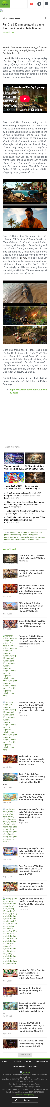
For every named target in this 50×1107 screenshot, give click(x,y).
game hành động (15, 532)
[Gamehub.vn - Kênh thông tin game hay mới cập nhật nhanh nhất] (4, 3)
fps (36, 532)
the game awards (20, 537)
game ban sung (15, 535)
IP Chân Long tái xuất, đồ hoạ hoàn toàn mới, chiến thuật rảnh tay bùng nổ (31, 886)
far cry (30, 535)
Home (4, 1061)
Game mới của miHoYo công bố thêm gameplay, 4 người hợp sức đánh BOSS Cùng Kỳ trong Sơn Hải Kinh (34, 487)
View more (25, 1054)
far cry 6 (18, 540)
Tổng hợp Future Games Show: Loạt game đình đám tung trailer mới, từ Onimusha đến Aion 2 (24, 504)
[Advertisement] (25, 420)
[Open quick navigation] (45, 18)
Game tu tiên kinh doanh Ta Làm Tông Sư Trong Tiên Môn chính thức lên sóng (32, 797)
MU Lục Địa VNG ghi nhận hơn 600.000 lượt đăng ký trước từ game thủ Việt (31, 1043)
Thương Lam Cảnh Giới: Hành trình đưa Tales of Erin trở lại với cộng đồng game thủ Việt (13, 467)
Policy (31, 1095)
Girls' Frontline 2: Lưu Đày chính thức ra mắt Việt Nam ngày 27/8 (32, 558)
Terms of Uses (22, 1095)
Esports (33, 1066)
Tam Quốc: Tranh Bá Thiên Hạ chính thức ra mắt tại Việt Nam (31, 573)
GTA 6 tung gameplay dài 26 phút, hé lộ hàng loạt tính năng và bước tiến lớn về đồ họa (22, 495)
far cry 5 (30, 537)
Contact (26, 1100)
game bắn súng (29, 532)
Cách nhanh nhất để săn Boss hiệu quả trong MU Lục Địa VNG (30, 990)
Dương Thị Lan (8, 32)
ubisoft (24, 535)
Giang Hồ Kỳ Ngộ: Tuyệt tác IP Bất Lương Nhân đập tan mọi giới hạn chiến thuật (32, 623)
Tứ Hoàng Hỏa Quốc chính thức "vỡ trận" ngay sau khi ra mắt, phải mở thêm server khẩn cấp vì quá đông (31, 814)
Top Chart (17, 1061)
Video (28, 1061)
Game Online (19, 1066)
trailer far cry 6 (33, 540)
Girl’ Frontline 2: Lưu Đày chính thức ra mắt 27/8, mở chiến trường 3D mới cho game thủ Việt (35, 467)
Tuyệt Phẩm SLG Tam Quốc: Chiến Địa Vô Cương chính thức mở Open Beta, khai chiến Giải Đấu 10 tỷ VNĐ (24, 779)
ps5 (35, 537)
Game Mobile (42, 1061)
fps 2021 (25, 540)
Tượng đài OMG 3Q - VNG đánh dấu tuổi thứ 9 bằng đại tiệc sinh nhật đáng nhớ (13, 487)
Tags (6, 532)
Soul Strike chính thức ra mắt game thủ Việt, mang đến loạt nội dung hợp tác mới (24, 520)
